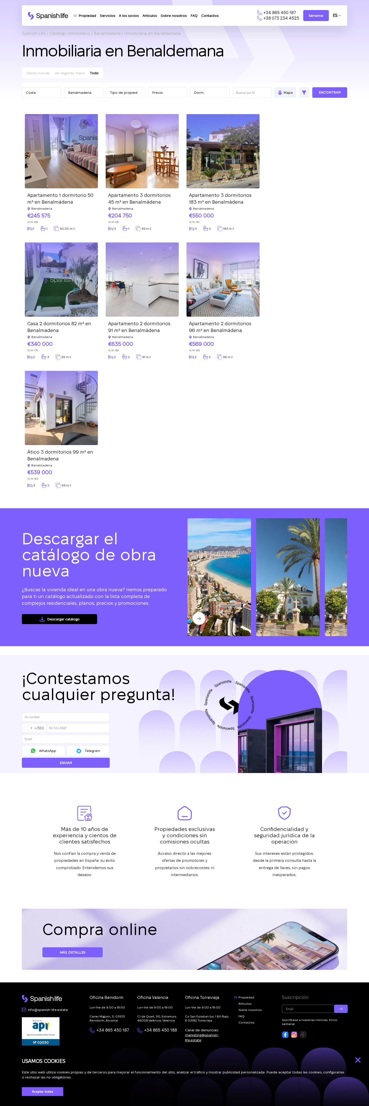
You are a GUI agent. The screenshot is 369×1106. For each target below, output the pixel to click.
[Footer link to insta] (294, 1034)
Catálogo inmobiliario (69, 33)
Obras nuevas (38, 73)
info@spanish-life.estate (48, 1010)
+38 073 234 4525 (281, 18)
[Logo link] (48, 15)
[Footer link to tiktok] (302, 1034)
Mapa (288, 93)
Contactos (210, 16)
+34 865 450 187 (279, 13)
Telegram (92, 751)
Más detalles (73, 952)
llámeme (316, 16)
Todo (94, 73)
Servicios (107, 16)
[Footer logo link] (42, 998)
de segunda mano (70, 73)
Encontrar (330, 92)
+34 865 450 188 (160, 1030)
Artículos (150, 16)
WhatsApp (47, 751)
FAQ (194, 16)
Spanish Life (34, 33)
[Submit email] (341, 1009)
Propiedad (87, 16)
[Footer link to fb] (285, 1034)
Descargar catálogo (63, 619)
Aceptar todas (42, 1091)
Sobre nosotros (174, 16)
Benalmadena (107, 33)
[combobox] (34, 728)
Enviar (66, 763)
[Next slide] (199, 618)
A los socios (129, 16)
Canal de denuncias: (202, 1035)
